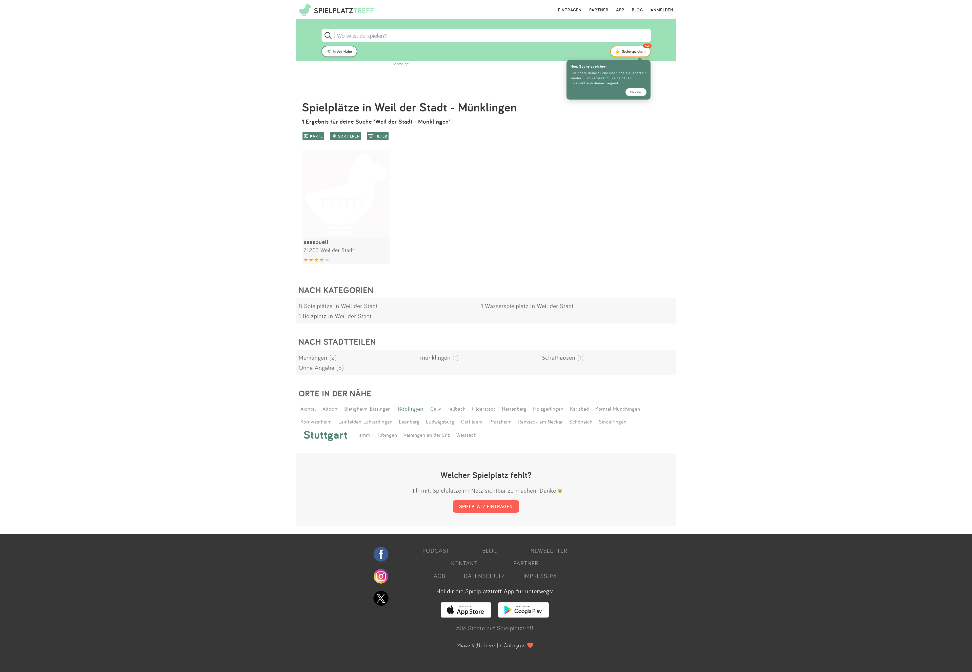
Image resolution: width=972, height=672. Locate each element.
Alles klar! (636, 92)
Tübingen (387, 434)
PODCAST (436, 550)
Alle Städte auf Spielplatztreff (495, 628)
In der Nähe (342, 51)
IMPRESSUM (539, 576)
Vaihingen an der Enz (426, 434)
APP (620, 10)
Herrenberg (514, 408)
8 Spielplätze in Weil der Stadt (338, 306)
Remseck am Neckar (540, 421)
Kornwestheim (316, 421)
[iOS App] (466, 615)
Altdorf (330, 408)
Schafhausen (558, 357)
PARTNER (599, 10)
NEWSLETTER (549, 550)
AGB (439, 576)
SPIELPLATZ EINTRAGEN (486, 506)
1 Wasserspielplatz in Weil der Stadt (527, 306)
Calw (435, 408)
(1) (456, 357)
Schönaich (581, 421)
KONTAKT (464, 563)
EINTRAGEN (570, 10)
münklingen (435, 357)
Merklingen (313, 357)
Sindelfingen (612, 421)
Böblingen (410, 408)
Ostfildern (472, 421)
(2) (333, 357)
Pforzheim (500, 421)
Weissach (466, 434)
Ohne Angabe (316, 367)
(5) (340, 367)
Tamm (363, 434)
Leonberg (409, 421)
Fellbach (457, 408)
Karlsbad (579, 408)
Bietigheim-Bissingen (367, 408)
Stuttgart (325, 435)
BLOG (637, 10)
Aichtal (308, 408)
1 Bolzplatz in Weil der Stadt (335, 316)
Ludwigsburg (440, 421)
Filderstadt (483, 408)
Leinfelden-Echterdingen (365, 421)
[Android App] (523, 615)
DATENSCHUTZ (484, 576)
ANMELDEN (662, 10)
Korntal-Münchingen (617, 408)
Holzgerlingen (548, 408)
